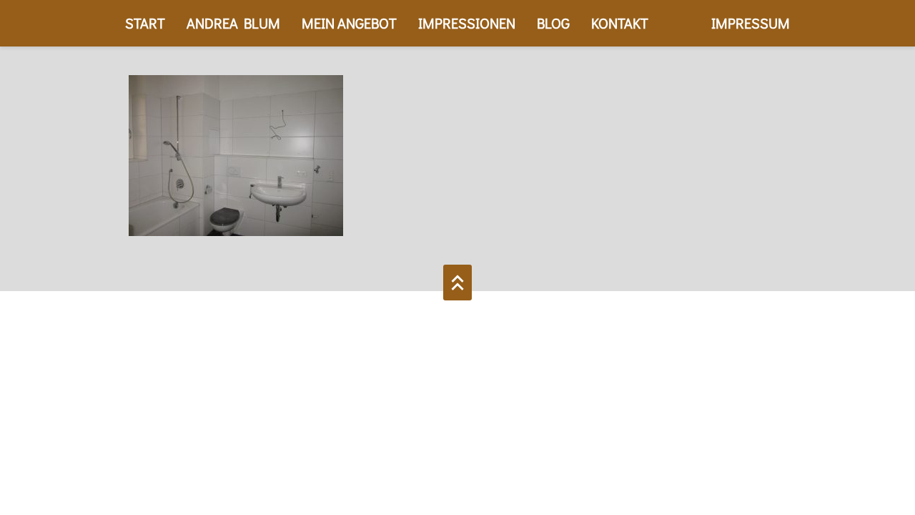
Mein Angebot (349, 23)
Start (145, 23)
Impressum (750, 23)
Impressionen (466, 23)
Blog (553, 23)
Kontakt (619, 23)
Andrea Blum (233, 23)
